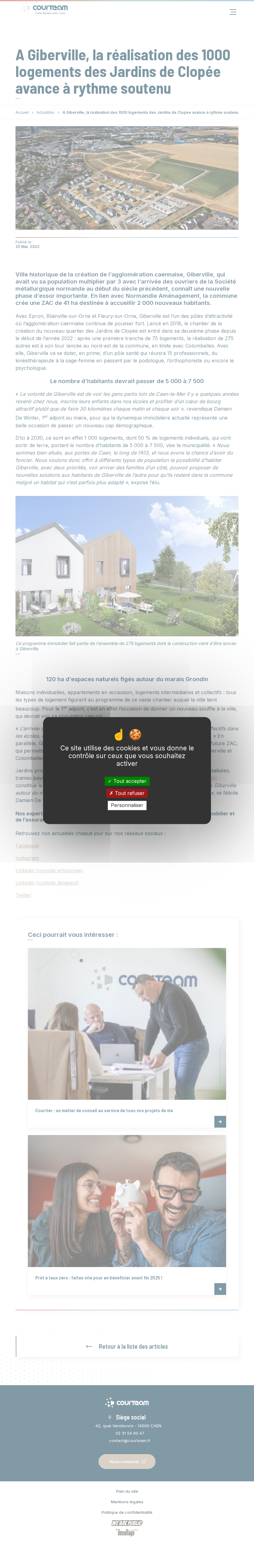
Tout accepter (129, 781)
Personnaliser (127, 805)
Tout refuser (129, 793)
